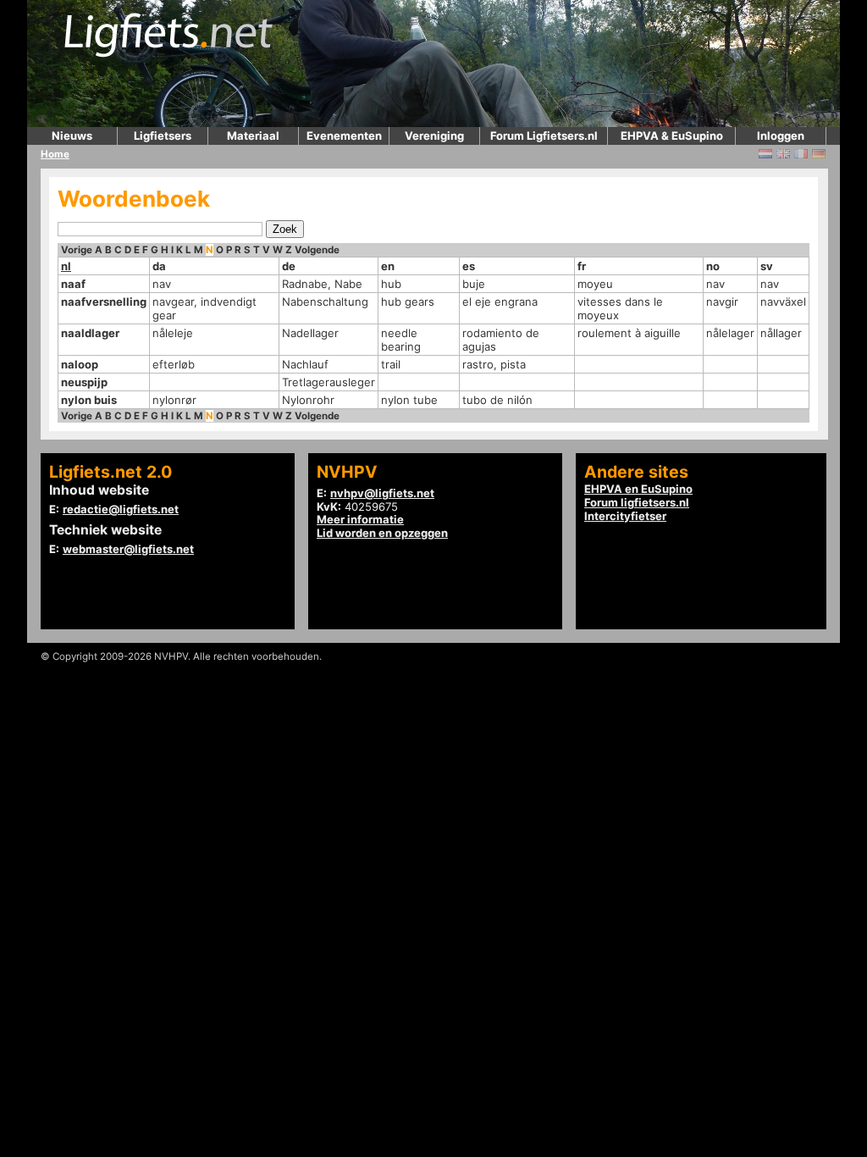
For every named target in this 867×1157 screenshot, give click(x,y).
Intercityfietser (625, 516)
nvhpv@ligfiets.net (382, 493)
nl (66, 266)
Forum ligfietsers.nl (636, 502)
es (468, 266)
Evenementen (344, 135)
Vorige (76, 250)
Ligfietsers (162, 135)
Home (55, 154)
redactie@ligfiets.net (121, 509)
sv (766, 266)
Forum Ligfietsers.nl (544, 135)
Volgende (317, 250)
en (388, 266)
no (713, 266)
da (159, 266)
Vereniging (434, 135)
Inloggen (780, 135)
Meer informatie (360, 519)
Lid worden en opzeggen (382, 533)
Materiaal (253, 135)
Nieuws (72, 135)
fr (581, 266)
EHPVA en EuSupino (638, 488)
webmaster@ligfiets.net (128, 549)
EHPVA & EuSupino (672, 135)
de (288, 266)
